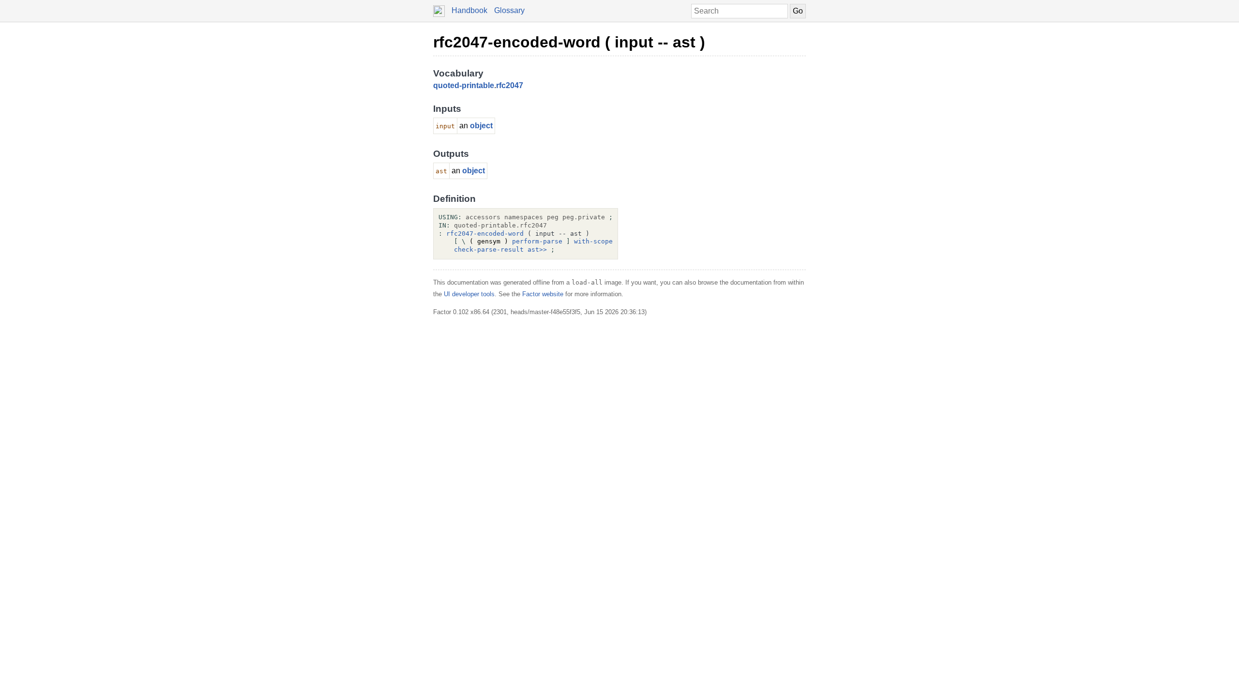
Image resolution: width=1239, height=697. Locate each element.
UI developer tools (469, 294)
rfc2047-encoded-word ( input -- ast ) (569, 42)
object (481, 125)
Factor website (542, 294)
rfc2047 (509, 85)
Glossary (509, 10)
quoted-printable (463, 85)
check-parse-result (489, 249)
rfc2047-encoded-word (485, 233)
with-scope (593, 241)
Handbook (469, 10)
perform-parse (537, 241)
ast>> (537, 249)
